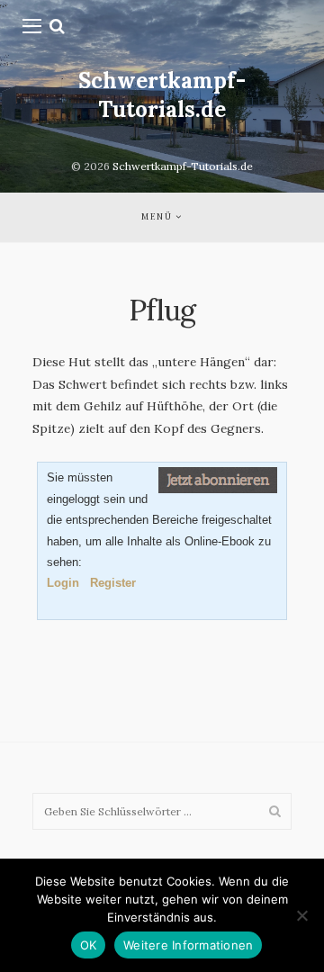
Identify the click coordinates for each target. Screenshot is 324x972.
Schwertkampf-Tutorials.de (162, 95)
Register (113, 583)
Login (63, 583)
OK (88, 945)
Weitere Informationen (188, 945)
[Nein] (301, 915)
